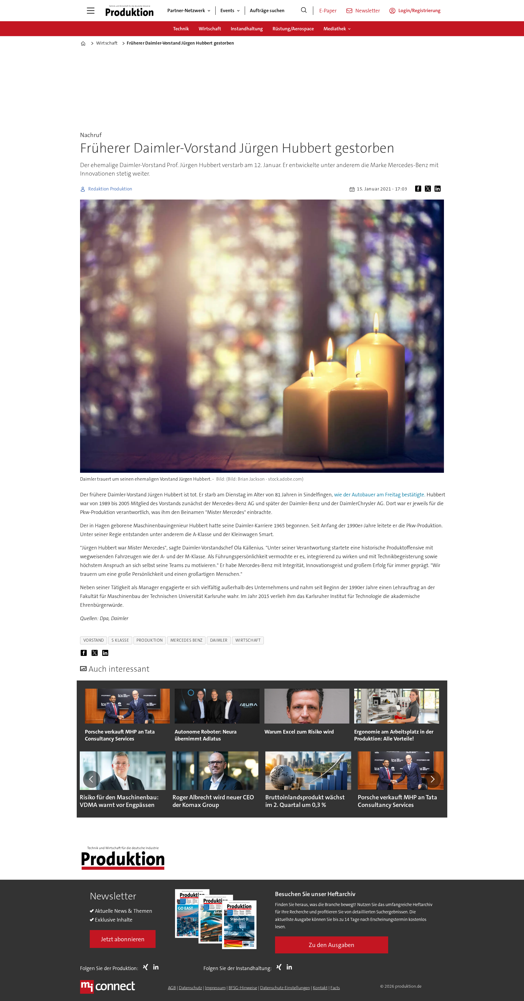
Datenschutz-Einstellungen (285, 987)
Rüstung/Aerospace (293, 28)
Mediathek (335, 28)
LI (157, 967)
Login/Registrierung (419, 10)
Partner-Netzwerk (186, 10)
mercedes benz (186, 640)
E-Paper (328, 10)
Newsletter (367, 10)
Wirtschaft (210, 28)
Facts (335, 987)
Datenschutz (190, 987)
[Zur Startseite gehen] (129, 10)
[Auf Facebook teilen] (419, 189)
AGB (172, 987)
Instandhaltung (247, 28)
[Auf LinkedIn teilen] (438, 189)
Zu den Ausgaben (331, 945)
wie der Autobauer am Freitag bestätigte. (379, 494)
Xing (147, 967)
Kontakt (320, 987)
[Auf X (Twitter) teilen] (429, 189)
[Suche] (304, 11)
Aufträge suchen (267, 10)
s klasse (120, 640)
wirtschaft (247, 640)
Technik (181, 28)
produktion (149, 640)
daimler (219, 640)
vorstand (93, 640)
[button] (91, 779)
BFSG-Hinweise (243, 987)
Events (227, 10)
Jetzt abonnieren (123, 939)
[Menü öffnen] (90, 10)
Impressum (215, 987)
